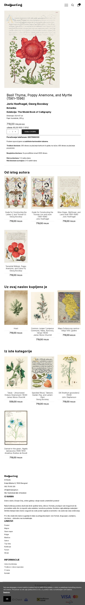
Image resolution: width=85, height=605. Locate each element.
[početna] (13, 5)
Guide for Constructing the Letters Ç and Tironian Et (16, 214)
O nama (7, 570)
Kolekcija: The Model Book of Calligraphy (29, 112)
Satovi (6, 541)
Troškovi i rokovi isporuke (13, 567)
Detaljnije (6, 592)
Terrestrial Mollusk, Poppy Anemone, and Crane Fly (16, 268)
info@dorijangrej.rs (11, 490)
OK (7, 599)
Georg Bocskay (38, 103)
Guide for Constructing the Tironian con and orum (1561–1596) (42, 215)
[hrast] (16, 307)
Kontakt (7, 573)
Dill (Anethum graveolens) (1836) (69, 395)
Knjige (6, 534)
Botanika (11, 108)
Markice (7, 537)
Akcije (6, 553)
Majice (6, 528)
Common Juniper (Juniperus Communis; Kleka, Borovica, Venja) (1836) (42, 331)
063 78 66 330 (9, 486)
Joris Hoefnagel (17, 103)
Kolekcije (7, 547)
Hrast (16, 328)
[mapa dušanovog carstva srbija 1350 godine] (69, 307)
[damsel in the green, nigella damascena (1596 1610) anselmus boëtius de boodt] (16, 427)
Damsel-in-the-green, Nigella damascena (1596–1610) (15, 451)
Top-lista (7, 544)
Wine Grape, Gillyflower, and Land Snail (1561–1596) (69, 214)
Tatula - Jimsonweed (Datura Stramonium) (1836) (16, 395)
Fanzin (6, 550)
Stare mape (8, 531)
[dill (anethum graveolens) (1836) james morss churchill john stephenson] (69, 372)
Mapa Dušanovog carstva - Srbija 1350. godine (69, 329)
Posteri (6, 525)
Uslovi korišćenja (10, 564)
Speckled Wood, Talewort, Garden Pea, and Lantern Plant (42, 396)
